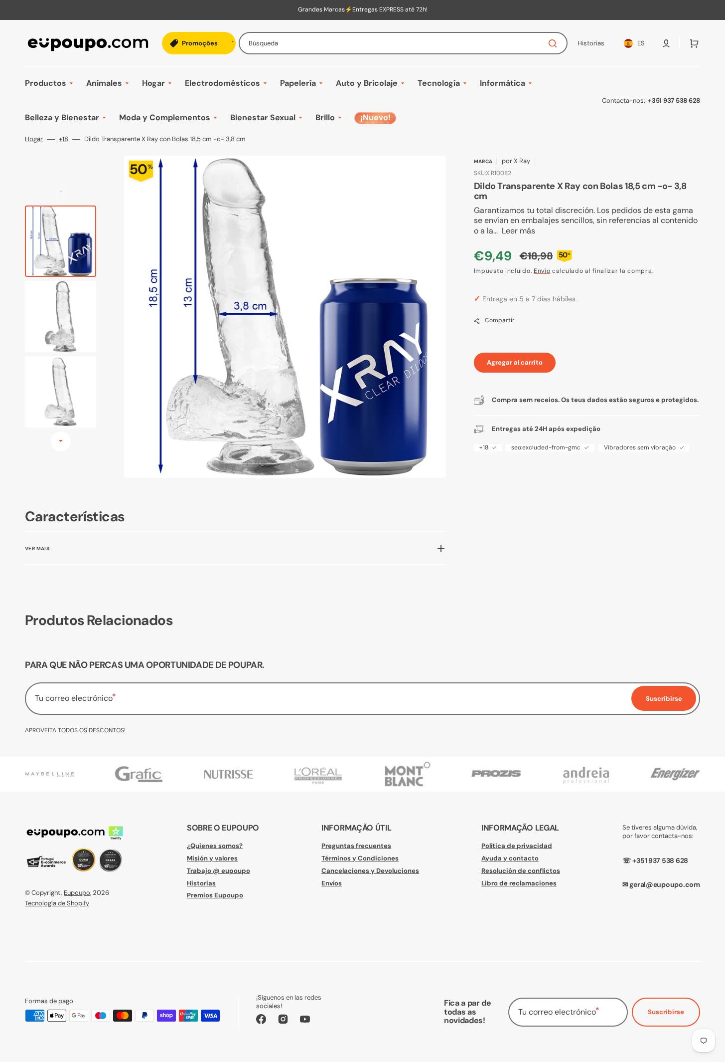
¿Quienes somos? (215, 846)
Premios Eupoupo (215, 895)
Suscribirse (666, 1012)
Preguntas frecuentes (356, 846)
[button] (666, 43)
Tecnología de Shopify (57, 903)
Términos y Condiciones (360, 858)
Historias (201, 883)
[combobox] (403, 43)
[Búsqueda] (555, 43)
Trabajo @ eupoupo (218, 870)
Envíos (331, 883)
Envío (542, 271)
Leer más (518, 231)
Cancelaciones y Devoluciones (370, 870)
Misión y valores (212, 858)
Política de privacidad (516, 846)
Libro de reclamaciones (519, 883)
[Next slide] (61, 441)
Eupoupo (77, 892)
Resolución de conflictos (520, 870)
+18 (63, 139)
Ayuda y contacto (510, 858)
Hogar (34, 139)
